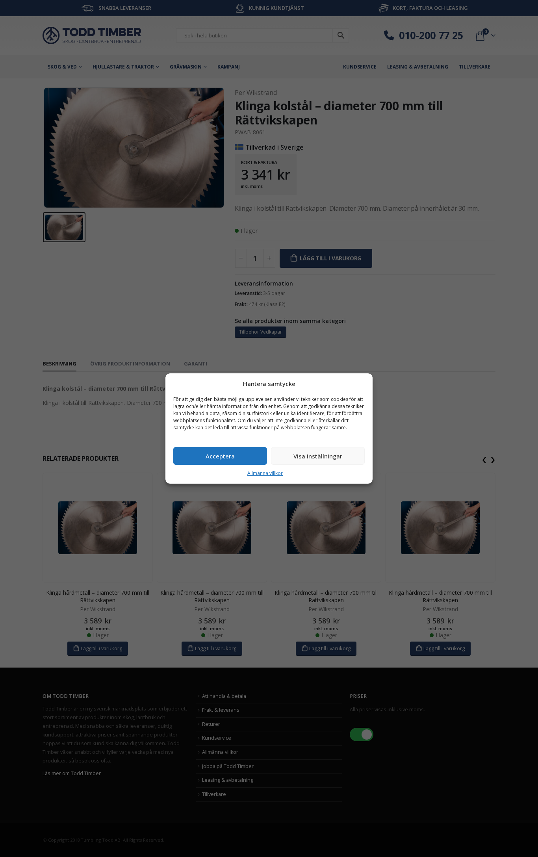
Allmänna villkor (265, 473)
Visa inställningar (317, 456)
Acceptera (220, 456)
